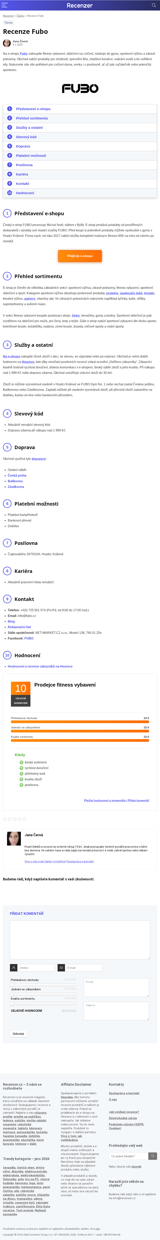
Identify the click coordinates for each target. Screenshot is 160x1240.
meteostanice (31, 1187)
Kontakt (22, 184)
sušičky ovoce (26, 1195)
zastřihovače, (25, 1206)
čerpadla (9, 1167)
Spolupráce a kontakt (80, 861)
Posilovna (24, 165)
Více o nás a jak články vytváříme (45, 861)
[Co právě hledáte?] (152, 1156)
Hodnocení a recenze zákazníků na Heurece (40, 666)
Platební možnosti (31, 156)
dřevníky (17, 1171)
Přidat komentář (138, 800)
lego (32, 1183)
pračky (7, 1116)
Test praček (24, 1210)
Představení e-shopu (33, 109)
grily (21, 1179)
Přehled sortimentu (32, 118)
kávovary (21, 1183)
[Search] (154, 5)
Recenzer (8, 15)
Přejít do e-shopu (80, 256)
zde (97, 1228)
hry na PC (32, 1179)
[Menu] (4, 5)
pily (16, 1191)
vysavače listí (24, 1202)
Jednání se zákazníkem (26, 989)
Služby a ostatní (29, 128)
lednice (8, 1120)
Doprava (23, 146)
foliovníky (9, 1179)
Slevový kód (26, 137)
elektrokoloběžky (32, 1175)
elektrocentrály (36, 1171)
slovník (136, 1166)
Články (20, 15)
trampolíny (24, 1198)
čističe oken (25, 1167)
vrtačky (8, 1202)
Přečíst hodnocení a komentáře (105, 800)
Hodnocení (25, 193)
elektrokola (11, 1175)
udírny (38, 1198)
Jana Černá (20, 41)
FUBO (28, 638)
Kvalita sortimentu (23, 998)
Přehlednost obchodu (25, 980)
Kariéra (22, 174)
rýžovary (40, 1112)
